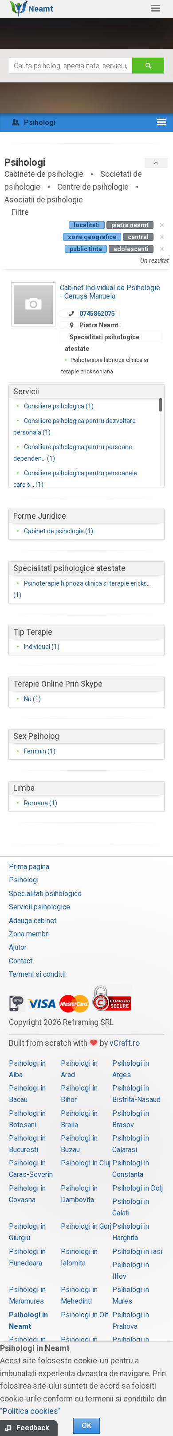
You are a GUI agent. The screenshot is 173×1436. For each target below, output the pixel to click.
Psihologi (24, 880)
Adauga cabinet (32, 920)
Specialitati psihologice (45, 893)
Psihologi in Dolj (137, 1188)
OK (86, 1425)
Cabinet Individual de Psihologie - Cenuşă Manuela (110, 291)
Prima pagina (29, 866)
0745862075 (97, 313)
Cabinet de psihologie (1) (58, 531)
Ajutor (18, 947)
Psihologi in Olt (84, 1315)
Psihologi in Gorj (86, 1226)
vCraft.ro (125, 1043)
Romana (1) (40, 803)
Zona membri (29, 934)
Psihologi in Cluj (85, 1163)
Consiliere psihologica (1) (59, 406)
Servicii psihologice (39, 907)
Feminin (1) (39, 751)
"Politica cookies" (30, 1411)
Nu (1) (32, 698)
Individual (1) (41, 646)
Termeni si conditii (37, 974)
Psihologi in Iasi (137, 1251)
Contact (20, 961)
